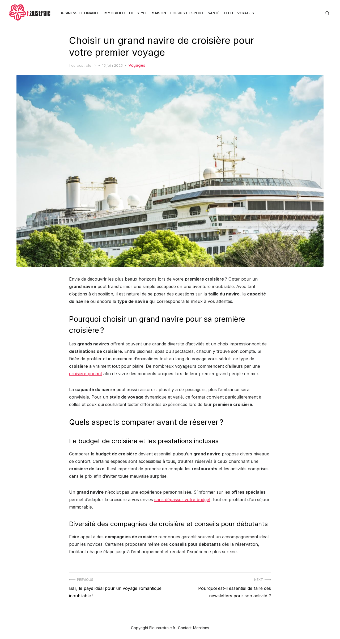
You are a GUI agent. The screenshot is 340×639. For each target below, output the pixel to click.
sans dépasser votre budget (182, 499)
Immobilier (114, 13)
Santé (213, 13)
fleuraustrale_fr (82, 65)
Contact (185, 627)
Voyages (245, 13)
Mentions (201, 627)
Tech (228, 13)
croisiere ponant (85, 373)
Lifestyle (138, 13)
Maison (159, 13)
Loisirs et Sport (186, 13)
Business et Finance (79, 13)
